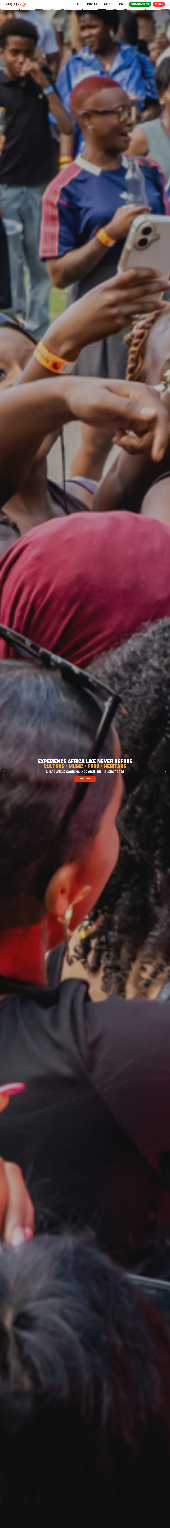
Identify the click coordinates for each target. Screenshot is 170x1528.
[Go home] (16, 4)
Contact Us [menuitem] (108, 4)
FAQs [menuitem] (121, 4)
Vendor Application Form (140, 4)
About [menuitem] (78, 4)
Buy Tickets (159, 4)
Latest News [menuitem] (92, 4)
